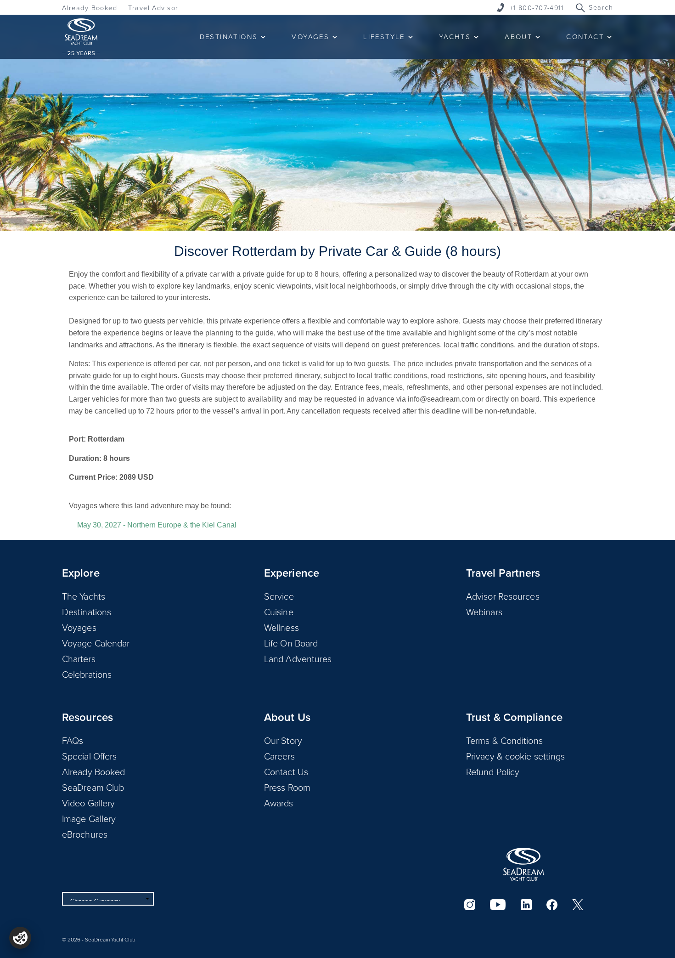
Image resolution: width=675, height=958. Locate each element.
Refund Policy (492, 771)
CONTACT (585, 36)
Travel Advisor (153, 7)
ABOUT (518, 36)
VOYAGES (310, 36)
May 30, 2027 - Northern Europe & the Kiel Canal (156, 525)
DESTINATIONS (229, 36)
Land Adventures (298, 658)
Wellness (281, 627)
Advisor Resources (503, 596)
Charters (79, 658)
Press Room (287, 787)
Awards (278, 802)
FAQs (72, 740)
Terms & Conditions (504, 740)
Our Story (283, 740)
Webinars (484, 611)
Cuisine (278, 611)
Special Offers (89, 755)
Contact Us (286, 771)
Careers (279, 755)
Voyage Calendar (96, 642)
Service (279, 596)
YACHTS (455, 36)
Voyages (79, 627)
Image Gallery (89, 818)
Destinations (86, 611)
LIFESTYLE (384, 36)
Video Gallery (88, 802)
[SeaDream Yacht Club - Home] (523, 864)
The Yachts (83, 596)
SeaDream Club (93, 787)
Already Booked (89, 7)
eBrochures (84, 834)
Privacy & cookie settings (515, 755)
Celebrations (87, 674)
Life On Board (291, 642)
